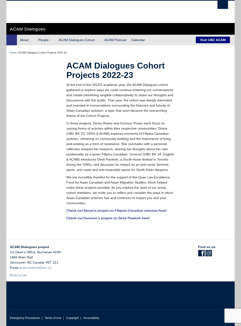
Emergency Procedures (25, 318)
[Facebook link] (201, 255)
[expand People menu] (53, 40)
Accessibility (91, 318)
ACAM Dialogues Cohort (77, 40)
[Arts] (11, 40)
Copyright (72, 318)
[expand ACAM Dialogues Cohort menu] (99, 40)
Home (13, 52)
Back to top (19, 275)
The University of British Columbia (21, 12)
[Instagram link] (208, 255)
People (43, 40)
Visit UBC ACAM (213, 40)
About (24, 40)
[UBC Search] (222, 5)
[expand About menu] (33, 40)
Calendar (138, 40)
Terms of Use (53, 318)
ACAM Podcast (115, 40)
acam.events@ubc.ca (35, 267)
